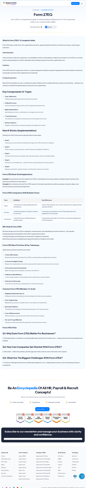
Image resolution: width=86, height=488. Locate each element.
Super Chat (22, 464)
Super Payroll (22, 459)
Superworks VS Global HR (43, 470)
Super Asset (22, 473)
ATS (59, 467)
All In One (60, 456)
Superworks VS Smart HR (43, 473)
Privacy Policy (5, 470)
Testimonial (75, 462)
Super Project (22, 462)
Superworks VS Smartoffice (44, 467)
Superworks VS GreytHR (43, 464)
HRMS (59, 459)
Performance (61, 473)
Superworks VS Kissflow (42, 476)
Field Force (61, 476)
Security (3, 473)
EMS (59, 470)
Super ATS (22, 470)
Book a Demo (75, 3)
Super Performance (24, 479)
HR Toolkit (4, 462)
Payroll (60, 464)
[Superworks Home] (9, 4)
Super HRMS (22, 456)
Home (3, 456)
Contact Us (75, 459)
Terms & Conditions (6, 476)
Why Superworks (6, 459)
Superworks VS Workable (43, 459)
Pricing (74, 470)
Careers (74, 464)
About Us (74, 456)
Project (60, 462)
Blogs (2, 464)
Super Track (22, 476)
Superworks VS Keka (42, 456)
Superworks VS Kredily (42, 462)
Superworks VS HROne (42, 479)
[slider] (52, 28)
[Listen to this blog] (46, 27)
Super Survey (22, 467)
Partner (74, 467)
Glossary (36, 10)
